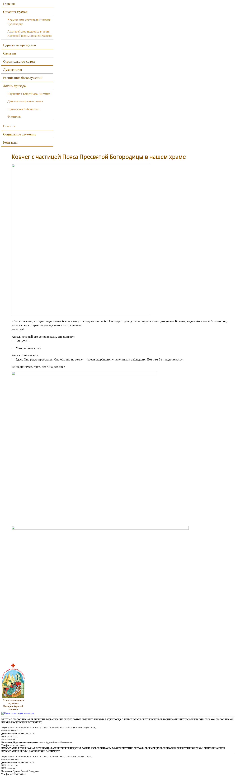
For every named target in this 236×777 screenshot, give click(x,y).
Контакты (10, 142)
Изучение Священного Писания (28, 94)
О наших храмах (15, 11)
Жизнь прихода (14, 85)
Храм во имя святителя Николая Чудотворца (28, 21)
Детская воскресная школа (25, 101)
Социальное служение (19, 134)
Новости (9, 126)
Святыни (9, 53)
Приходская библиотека (23, 109)
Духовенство (12, 69)
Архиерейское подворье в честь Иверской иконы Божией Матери (29, 33)
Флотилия (14, 116)
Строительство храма (19, 61)
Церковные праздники (19, 45)
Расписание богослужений (23, 77)
